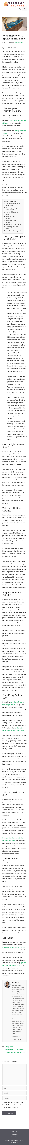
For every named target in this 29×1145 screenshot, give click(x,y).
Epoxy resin (9, 1047)
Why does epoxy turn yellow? (15, 1049)
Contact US (14, 1134)
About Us (14, 1131)
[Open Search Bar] (20, 8)
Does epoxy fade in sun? (14, 224)
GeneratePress (14, 1142)
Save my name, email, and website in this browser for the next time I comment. (14, 1104)
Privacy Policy (14, 1136)
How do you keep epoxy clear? (15, 1052)
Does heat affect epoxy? (13, 231)
